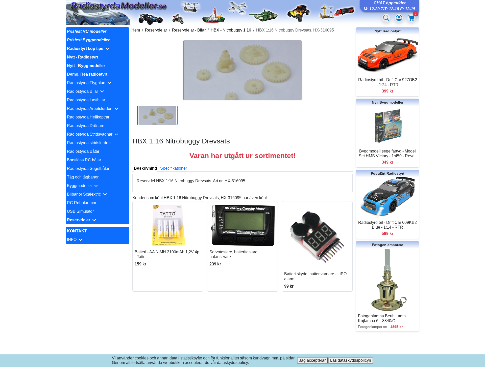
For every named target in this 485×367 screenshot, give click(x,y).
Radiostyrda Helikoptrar (88, 117)
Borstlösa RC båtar (84, 160)
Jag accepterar (312, 360)
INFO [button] (73, 239)
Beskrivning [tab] (145, 168)
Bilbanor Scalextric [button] (85, 194)
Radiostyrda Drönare (85, 126)
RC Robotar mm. (82, 203)
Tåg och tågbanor (83, 177)
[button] (97, 49)
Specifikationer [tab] (173, 168)
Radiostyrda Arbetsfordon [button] (90, 108)
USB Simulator (80, 211)
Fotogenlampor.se (387, 245)
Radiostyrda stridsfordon (89, 143)
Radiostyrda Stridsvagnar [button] (90, 134)
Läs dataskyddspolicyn (350, 360)
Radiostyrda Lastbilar (86, 100)
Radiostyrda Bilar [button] (83, 91)
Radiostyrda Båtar (83, 151)
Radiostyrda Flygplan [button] (87, 83)
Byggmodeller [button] (80, 186)
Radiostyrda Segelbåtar (88, 168)
